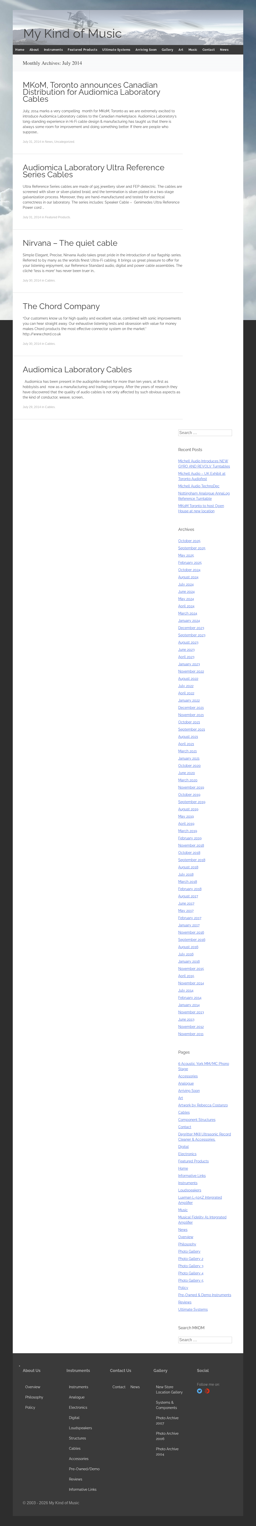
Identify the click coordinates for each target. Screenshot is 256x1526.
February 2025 (190, 563)
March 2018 (187, 882)
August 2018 (188, 867)
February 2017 (189, 918)
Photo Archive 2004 (167, 1451)
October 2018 (189, 853)
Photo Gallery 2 (190, 1259)
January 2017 (189, 925)
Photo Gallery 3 (190, 1266)
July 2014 (186, 990)
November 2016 (191, 932)
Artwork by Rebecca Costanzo (203, 1105)
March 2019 (187, 831)
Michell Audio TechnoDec (199, 486)
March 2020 (188, 780)
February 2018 (190, 889)
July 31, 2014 (32, 142)
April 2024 (186, 606)
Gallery (168, 50)
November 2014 (191, 983)
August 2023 (188, 642)
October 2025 (189, 541)
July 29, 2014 (32, 407)
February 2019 (190, 838)
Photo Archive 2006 (167, 1436)
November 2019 (191, 787)
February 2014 (190, 998)
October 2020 (189, 766)
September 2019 (191, 802)
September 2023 (191, 635)
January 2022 (189, 700)
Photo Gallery (189, 1251)
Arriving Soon (146, 50)
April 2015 (186, 976)
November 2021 (191, 715)
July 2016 (186, 954)
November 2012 (191, 1027)
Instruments (53, 50)
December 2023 (191, 628)
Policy (183, 1288)
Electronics (187, 1154)
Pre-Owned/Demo (84, 1469)
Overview (185, 1237)
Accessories (188, 1076)
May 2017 (186, 911)
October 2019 (189, 795)
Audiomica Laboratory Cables (77, 369)
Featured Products (82, 50)
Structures (77, 1438)
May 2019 (186, 816)
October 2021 (189, 722)
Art (181, 50)
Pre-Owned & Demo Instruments (204, 1295)
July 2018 (186, 874)
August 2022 (188, 679)
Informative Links (192, 1176)
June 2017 (186, 903)
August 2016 (188, 947)
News (224, 50)
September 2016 (191, 940)
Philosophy (187, 1244)
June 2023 (186, 650)
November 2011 (191, 1034)
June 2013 (186, 1019)
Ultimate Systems (116, 50)
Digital (183, 1147)
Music (193, 50)
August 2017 (188, 896)
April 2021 (186, 744)
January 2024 (189, 621)
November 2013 (191, 1012)
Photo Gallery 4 (191, 1273)
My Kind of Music (72, 33)
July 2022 (186, 686)
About (34, 50)
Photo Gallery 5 (191, 1280)
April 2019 (186, 824)
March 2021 (187, 751)
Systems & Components (166, 1405)
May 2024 (186, 599)
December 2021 (191, 708)
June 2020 (186, 773)
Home (19, 50)
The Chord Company (61, 306)
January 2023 (189, 664)
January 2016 (189, 961)
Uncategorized (64, 142)
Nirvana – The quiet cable (70, 243)
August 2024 (188, 577)
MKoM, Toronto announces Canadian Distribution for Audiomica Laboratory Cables (91, 92)
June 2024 (186, 592)
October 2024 (189, 570)
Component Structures (197, 1120)
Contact (208, 50)
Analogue (186, 1083)
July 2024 (186, 584)
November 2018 (191, 845)
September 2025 (192, 548)
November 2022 (191, 671)
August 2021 (188, 737)
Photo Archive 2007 (167, 1420)
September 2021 (191, 729)
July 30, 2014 (32, 280)
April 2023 (186, 657)
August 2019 (188, 809)
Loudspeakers (189, 1190)
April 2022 (186, 693)
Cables (50, 280)
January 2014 (189, 1005)
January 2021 (189, 758)
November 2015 (191, 969)
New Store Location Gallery (169, 1389)
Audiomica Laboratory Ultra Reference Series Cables (93, 171)
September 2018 (191, 860)
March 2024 (187, 613)
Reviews (185, 1302)
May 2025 (186, 555)
